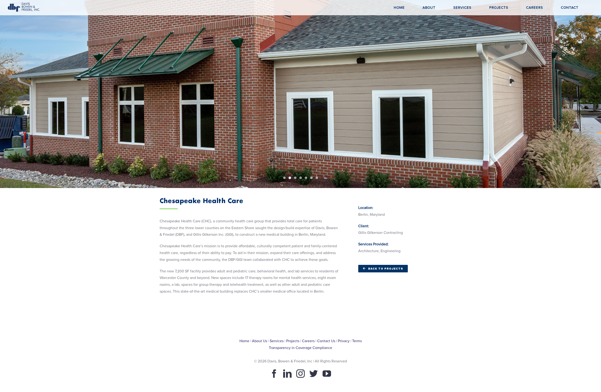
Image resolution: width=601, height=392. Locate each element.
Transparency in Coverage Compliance (300, 347)
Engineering (391, 251)
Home (244, 341)
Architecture (368, 251)
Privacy (344, 341)
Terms (357, 341)
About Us (259, 341)
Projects (292, 341)
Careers (308, 341)
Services (277, 341)
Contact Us (326, 341)
